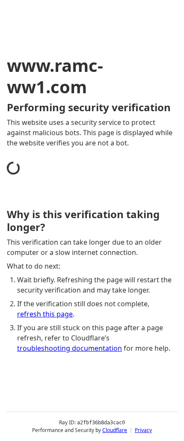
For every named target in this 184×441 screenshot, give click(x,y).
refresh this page (45, 314)
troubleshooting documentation (69, 348)
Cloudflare (114, 430)
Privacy (143, 430)
